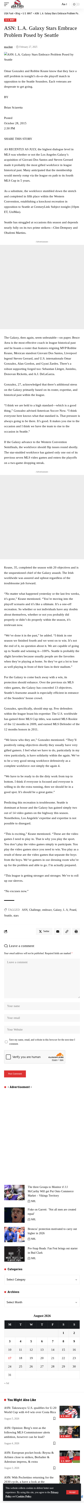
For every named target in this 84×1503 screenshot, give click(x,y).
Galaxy (57, 909)
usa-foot (8, 46)
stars (16, 915)
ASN (25, 909)
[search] (56, 4)
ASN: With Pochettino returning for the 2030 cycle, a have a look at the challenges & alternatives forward (29, 1482)
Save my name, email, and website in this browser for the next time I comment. (42, 1041)
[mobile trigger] (7, 4)
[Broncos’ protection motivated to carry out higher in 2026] (14, 1234)
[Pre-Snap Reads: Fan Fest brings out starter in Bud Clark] (14, 1254)
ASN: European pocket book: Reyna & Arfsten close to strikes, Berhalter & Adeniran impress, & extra (29, 1457)
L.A (65, 909)
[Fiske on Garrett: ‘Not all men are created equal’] (14, 1215)
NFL (33, 1201)
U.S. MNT (10, 20)
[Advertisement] (42, 287)
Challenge (35, 909)
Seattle (8, 915)
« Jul (6, 1383)
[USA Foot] (17, 4)
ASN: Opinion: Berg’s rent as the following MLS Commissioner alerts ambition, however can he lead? (27, 1432)
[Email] (58, 931)
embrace (47, 909)
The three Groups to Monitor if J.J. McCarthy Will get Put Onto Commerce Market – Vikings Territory (51, 1191)
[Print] (76, 931)
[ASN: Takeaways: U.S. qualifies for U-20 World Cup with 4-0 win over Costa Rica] (70, 1412)
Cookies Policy (23, 1496)
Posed (73, 909)
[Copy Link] (67, 931)
